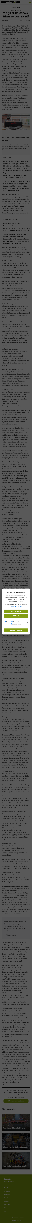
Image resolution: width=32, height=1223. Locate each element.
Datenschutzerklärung (16, 606)
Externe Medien (17, 624)
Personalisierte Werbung (20, 622)
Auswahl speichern (16, 630)
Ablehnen (16, 615)
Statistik (8, 622)
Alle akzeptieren (16, 611)
